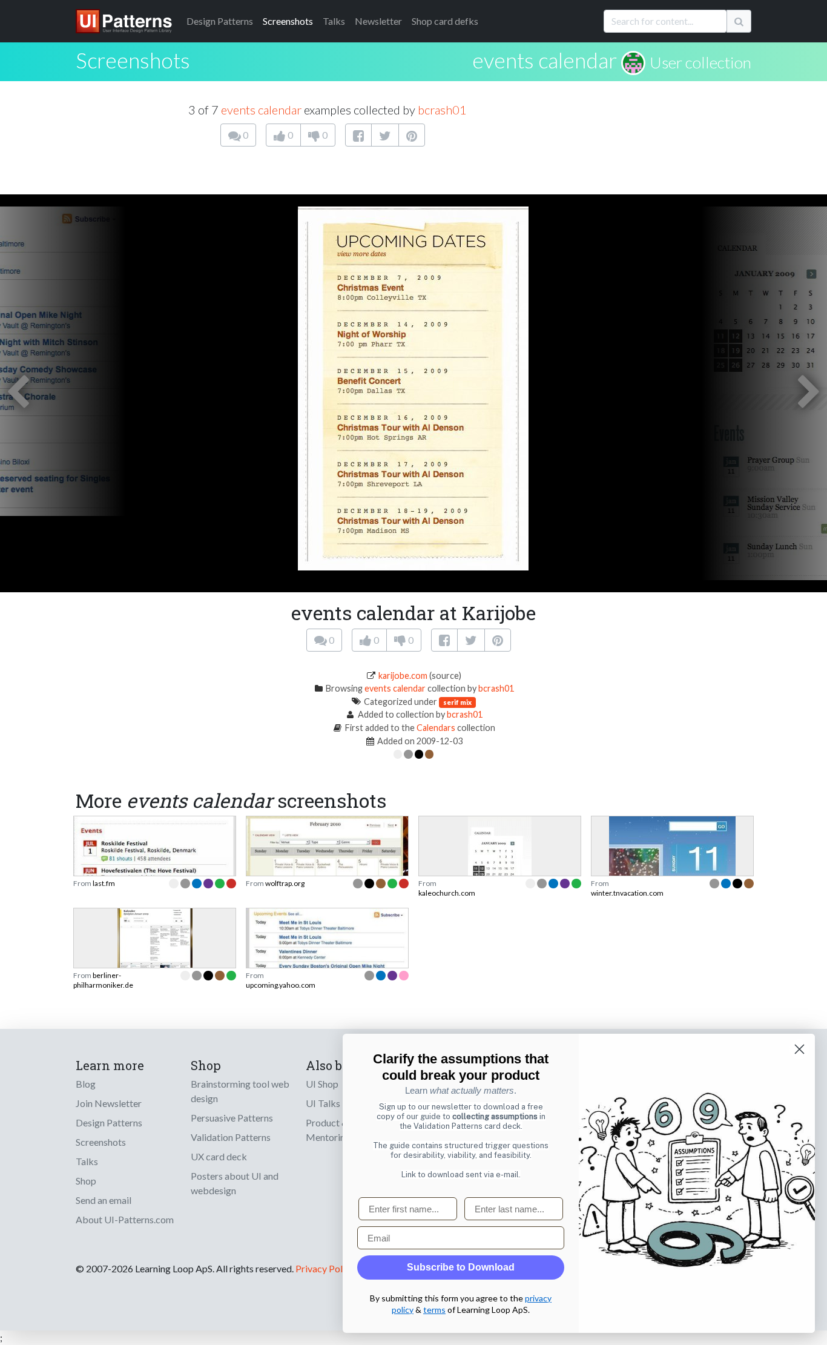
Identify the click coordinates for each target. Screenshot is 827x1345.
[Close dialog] (799, 1049)
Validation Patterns (231, 1137)
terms (434, 1309)
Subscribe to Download (461, 1267)
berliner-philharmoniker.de (103, 980)
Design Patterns (109, 1122)
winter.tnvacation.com (627, 892)
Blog (86, 1083)
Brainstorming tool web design (240, 1091)
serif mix (457, 702)
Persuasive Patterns (232, 1117)
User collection (700, 62)
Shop (86, 1180)
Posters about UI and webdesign (234, 1183)
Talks (334, 21)
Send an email (103, 1200)
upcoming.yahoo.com (280, 985)
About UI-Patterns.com (125, 1219)
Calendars (436, 727)
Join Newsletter (109, 1103)
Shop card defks (445, 21)
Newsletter (378, 21)
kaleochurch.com (446, 892)
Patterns (219, 21)
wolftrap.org (285, 883)
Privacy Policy (324, 1268)
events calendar (544, 60)
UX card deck (219, 1156)
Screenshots (288, 21)
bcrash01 (442, 109)
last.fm (104, 883)
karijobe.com (402, 675)
